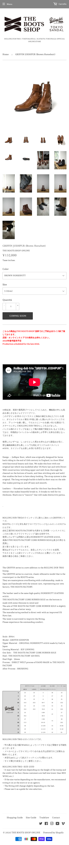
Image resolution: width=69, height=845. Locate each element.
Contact (56, 817)
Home (6, 54)
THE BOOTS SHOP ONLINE (25, 832)
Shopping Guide (15, 817)
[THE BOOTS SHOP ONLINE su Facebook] (46, 824)
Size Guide (31, 817)
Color (6, 269)
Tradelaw (44, 817)
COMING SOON (17, 315)
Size (5, 284)
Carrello (62, 4)
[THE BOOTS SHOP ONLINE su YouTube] (57, 824)
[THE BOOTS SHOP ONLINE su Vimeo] (63, 824)
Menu (9, 4)
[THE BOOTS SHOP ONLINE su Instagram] (52, 824)
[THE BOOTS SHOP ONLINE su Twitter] (40, 824)
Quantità (7, 300)
